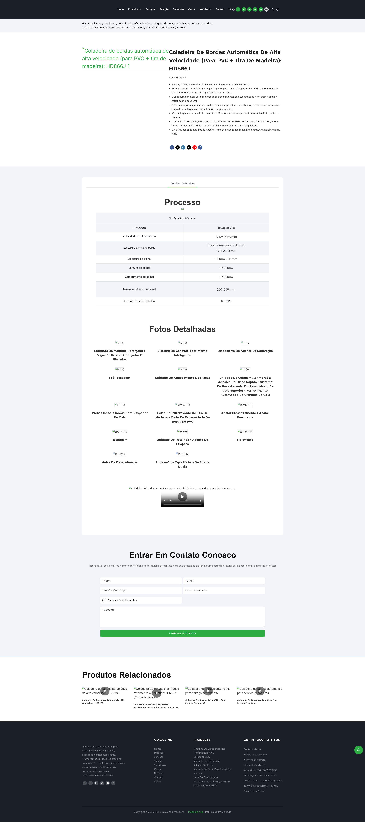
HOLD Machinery (91, 23)
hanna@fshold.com (254, 765)
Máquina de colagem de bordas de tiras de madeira (183, 23)
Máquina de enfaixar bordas (134, 23)
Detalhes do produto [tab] (182, 183)
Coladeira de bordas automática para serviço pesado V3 (257, 701)
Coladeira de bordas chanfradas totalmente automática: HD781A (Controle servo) (157, 706)
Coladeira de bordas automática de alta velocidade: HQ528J (103, 701)
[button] (234, 9)
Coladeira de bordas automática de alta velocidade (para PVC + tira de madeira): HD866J (135, 27)
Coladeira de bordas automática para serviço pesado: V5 (205, 701)
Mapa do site (195, 812)
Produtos (110, 23)
